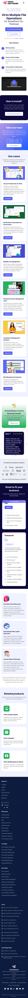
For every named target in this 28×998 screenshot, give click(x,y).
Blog (2, 820)
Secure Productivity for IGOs (12, 183)
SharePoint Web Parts (16, 9)
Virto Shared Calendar (6, 849)
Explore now (14, 423)
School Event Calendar (7, 887)
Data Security (4, 828)
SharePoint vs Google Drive (9, 920)
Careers (3, 787)
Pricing (3, 790)
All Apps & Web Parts (6, 863)
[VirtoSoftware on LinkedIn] (5, 989)
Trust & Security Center (7, 838)
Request (8, 507)
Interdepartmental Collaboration (10, 932)
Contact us (9, 544)
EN (7, 807)
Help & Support (5, 817)
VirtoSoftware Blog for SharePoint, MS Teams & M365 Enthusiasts (14, 957)
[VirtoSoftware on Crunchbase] (17, 989)
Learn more (8, 199)
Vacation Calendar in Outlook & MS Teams (13, 910)
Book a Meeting (14, 145)
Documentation (14, 34)
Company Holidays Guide (9, 922)
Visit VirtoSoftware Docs (14, 114)
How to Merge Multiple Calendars (11, 916)
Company (3, 784)
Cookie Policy (13, 982)
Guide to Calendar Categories (10, 925)
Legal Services (5, 830)
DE (4, 807)
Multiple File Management (11, 261)
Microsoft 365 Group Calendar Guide (12, 913)
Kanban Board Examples (9, 941)
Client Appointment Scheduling (9, 895)
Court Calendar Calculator (7, 892)
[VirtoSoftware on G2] (11, 989)
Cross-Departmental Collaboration (11, 935)
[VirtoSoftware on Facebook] (23, 989)
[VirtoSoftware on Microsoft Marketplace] (8, 989)
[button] (1, 444)
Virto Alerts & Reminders (7, 857)
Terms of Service (22, 982)
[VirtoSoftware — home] (14, 966)
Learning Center (5, 814)
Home (7, 9)
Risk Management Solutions (12, 377)
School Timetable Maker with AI (10, 928)
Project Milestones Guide (9, 938)
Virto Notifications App (6, 860)
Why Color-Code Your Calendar (10, 907)
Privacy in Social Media (14, 985)
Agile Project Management (7, 882)
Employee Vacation (6, 874)
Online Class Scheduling (7, 890)
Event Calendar (5, 876)
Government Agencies (6, 833)
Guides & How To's (6, 822)
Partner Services (5, 792)
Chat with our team (14, 141)
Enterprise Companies (6, 836)
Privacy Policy (5, 982)
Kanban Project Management (8, 879)
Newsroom (4, 798)
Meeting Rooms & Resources (8, 884)
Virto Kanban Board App (7, 855)
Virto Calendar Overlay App (8, 847)
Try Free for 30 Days (15, 29)
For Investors (4, 795)
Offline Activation (5, 825)
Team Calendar (5, 871)
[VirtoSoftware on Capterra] (14, 989)
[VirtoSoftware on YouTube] (20, 989)
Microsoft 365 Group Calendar (10, 953)
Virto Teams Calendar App (7, 852)
